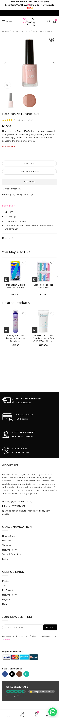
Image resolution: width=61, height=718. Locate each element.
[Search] (49, 21)
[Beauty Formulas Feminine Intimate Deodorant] (15, 321)
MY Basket (7, 590)
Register (6, 599)
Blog (4, 604)
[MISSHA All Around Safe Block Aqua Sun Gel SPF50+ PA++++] (43, 321)
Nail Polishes (46, 31)
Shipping (6, 545)
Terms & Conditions (11, 554)
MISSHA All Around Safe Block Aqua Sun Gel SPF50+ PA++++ (43, 338)
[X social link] (14, 195)
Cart (4, 585)
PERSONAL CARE (20, 31)
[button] (5, 63)
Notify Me (29, 182)
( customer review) (23, 120)
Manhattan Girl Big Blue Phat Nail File (15, 286)
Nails (35, 31)
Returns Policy (9, 550)
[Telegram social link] (32, 195)
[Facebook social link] (10, 195)
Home (5, 31)
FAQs (5, 559)
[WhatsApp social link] (28, 195)
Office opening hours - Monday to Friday (25, 511)
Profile (5, 581)
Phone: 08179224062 (14, 506)
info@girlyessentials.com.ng (18, 501)
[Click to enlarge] (7, 85)
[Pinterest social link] (21, 195)
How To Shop (8, 536)
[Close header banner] (55, 5)
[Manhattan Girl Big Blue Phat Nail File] (15, 270)
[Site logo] (29, 21)
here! (7, 639)
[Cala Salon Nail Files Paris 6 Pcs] (43, 270)
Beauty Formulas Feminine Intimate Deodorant (15, 338)
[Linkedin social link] (25, 195)
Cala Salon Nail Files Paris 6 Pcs (43, 286)
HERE (28, 8)
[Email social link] (17, 195)
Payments (7, 540)
